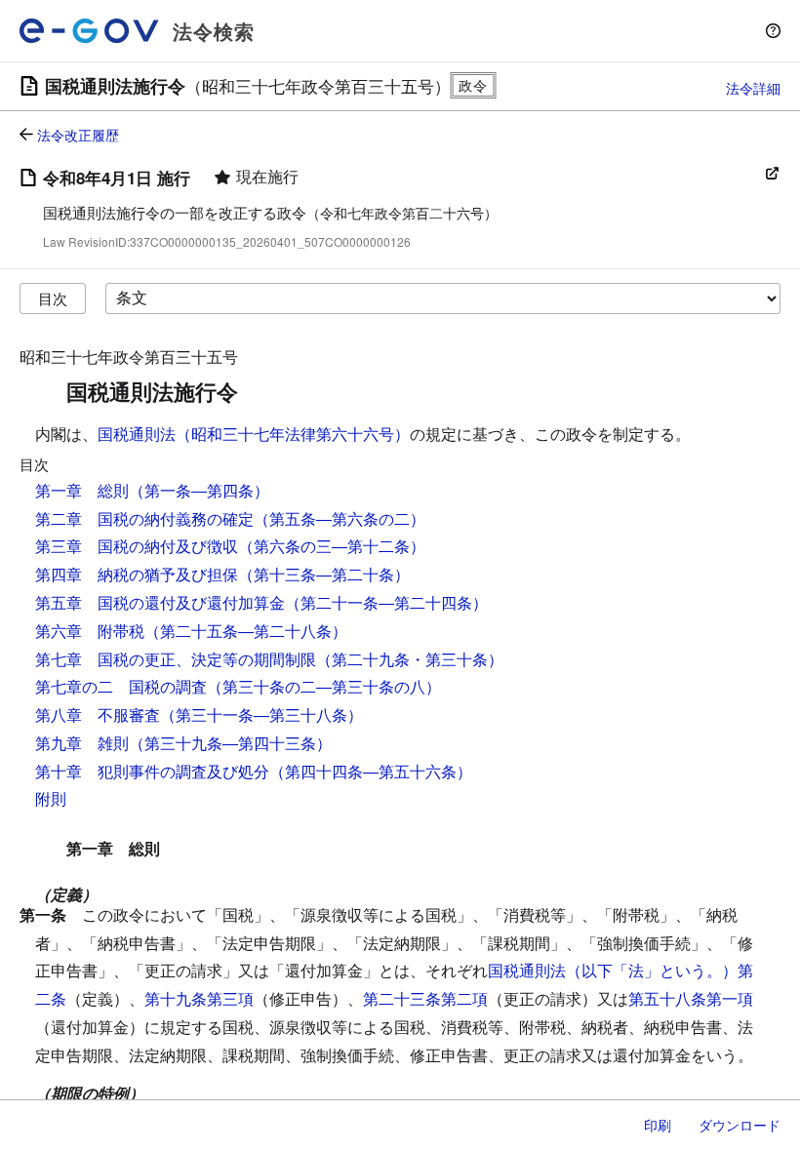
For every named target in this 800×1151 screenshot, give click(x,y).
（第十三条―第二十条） (324, 574)
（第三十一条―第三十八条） (261, 714)
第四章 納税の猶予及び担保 (136, 574)
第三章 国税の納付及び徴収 (136, 546)
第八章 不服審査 (97, 714)
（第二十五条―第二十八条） (245, 630)
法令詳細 (753, 88)
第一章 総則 (82, 490)
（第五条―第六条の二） (339, 518)
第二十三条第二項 (425, 998)
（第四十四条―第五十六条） (370, 771)
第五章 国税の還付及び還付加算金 (160, 602)
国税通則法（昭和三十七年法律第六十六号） (254, 433)
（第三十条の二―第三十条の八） (324, 686)
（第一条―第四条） (199, 490)
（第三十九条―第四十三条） (230, 743)
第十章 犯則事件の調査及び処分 (152, 771)
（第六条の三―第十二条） (331, 546)
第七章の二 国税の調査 (121, 686)
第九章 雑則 (82, 743)
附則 (50, 798)
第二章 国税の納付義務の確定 (144, 518)
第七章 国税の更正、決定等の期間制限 (175, 659)
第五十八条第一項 (690, 998)
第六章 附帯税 (89, 630)
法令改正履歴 (78, 134)
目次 (52, 298)
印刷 (657, 1124)
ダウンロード (739, 1124)
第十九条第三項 (199, 998)
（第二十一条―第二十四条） (386, 602)
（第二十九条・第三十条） (409, 659)
